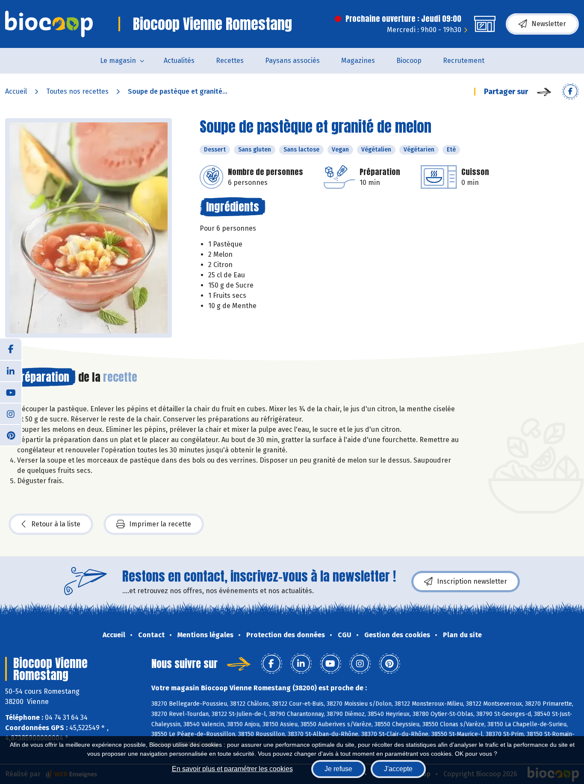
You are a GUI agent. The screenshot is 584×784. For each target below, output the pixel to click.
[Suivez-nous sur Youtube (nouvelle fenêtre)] (10, 392)
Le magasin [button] (118, 60)
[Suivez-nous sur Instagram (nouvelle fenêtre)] (10, 413)
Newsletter (548, 24)
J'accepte (398, 768)
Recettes (230, 60)
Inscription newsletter (472, 581)
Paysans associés (292, 60)
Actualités (179, 60)
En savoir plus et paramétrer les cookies (232, 768)
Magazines (358, 60)
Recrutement (463, 60)
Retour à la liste (55, 524)
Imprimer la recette (160, 524)
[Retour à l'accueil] (49, 24)
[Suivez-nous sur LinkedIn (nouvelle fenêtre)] (10, 370)
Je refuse (338, 768)
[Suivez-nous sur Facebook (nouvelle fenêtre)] (10, 349)
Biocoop (409, 60)
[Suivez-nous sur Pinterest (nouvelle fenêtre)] (10, 434)
